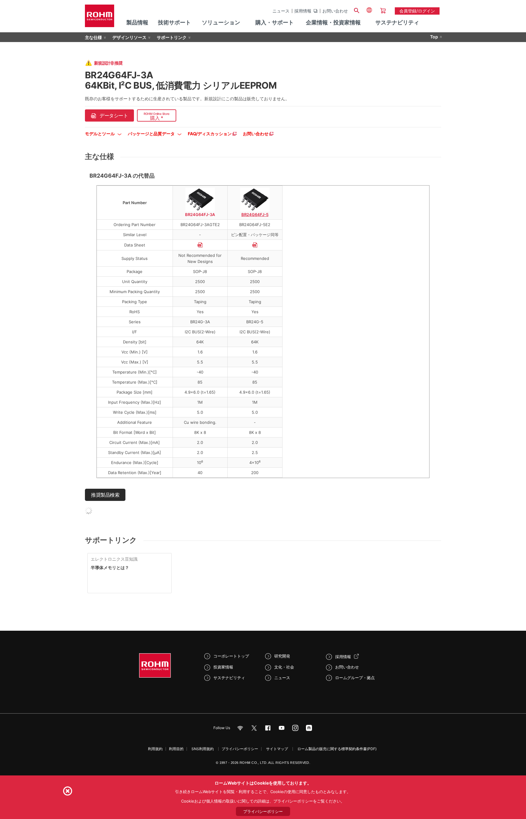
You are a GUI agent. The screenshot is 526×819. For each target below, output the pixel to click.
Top (434, 36)
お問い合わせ (335, 11)
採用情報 (302, 11)
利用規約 (155, 748)
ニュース (280, 11)
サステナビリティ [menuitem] (397, 22)
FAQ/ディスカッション (210, 133)
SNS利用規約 (202, 748)
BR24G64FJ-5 (254, 214)
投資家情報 (223, 667)
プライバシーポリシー (240, 748)
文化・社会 (284, 667)
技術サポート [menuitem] (174, 22)
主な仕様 (93, 37)
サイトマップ (277, 748)
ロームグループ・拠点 (355, 677)
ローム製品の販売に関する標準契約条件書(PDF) (337, 748)
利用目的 (176, 748)
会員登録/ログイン (417, 10)
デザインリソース (129, 37)
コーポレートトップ (231, 656)
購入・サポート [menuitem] (274, 22)
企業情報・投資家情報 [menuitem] (333, 22)
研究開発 (282, 656)
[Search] (356, 10)
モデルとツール (100, 133)
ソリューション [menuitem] (221, 22)
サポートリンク (172, 37)
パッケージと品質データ (152, 133)
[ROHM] (99, 18)
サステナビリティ (229, 677)
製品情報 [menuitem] (137, 22)
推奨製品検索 (105, 495)
